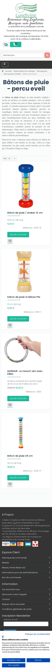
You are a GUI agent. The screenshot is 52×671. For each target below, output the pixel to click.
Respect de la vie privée (13, 604)
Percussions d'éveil (12, 74)
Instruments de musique (24, 71)
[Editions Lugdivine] (26, 10)
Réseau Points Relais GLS (13, 567)
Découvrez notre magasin (14, 594)
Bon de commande (11, 577)
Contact (6, 599)
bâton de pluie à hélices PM (23, 297)
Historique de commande (14, 557)
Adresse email (11, 619)
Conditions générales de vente (16, 609)
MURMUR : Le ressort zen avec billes (25, 372)
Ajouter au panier (18, 234)
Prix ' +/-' (7, 158)
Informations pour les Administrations (20, 572)
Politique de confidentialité (37, 634)
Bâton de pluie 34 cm (20, 455)
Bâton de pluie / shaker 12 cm (25, 212)
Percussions (42, 71)
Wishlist (5, 562)
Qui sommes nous (11, 589)
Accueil (8, 71)
